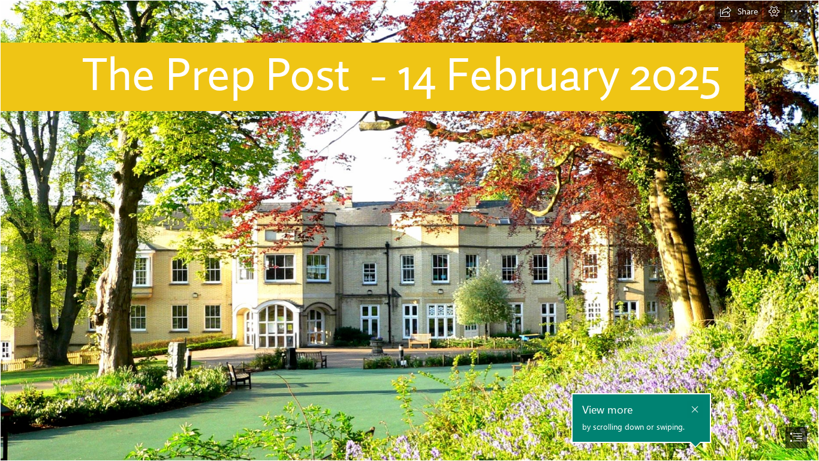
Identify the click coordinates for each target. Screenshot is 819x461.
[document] (409, 230)
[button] (739, 11)
